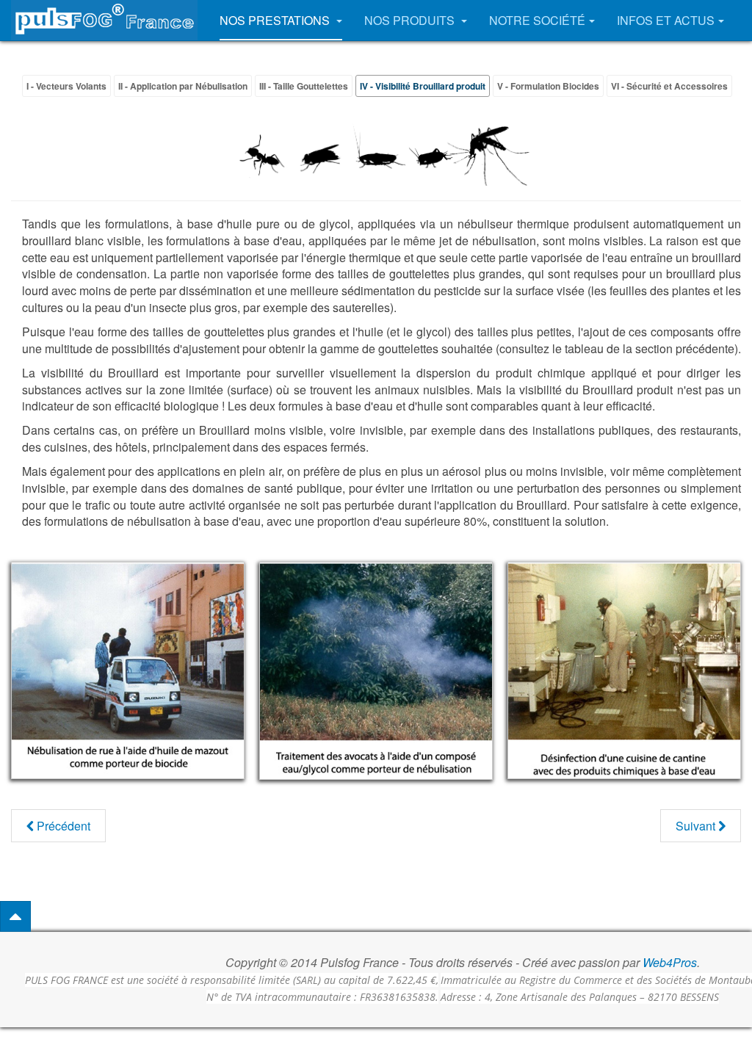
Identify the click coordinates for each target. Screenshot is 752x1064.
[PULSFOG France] (104, 20)
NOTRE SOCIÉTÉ (537, 20)
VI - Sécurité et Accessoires (669, 86)
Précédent (62, 825)
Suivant (697, 825)
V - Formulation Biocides (548, 86)
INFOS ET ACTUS (666, 20)
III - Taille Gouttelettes (303, 86)
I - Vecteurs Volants (66, 86)
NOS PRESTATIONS (276, 20)
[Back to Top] (15, 916)
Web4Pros (670, 962)
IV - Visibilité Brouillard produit (422, 86)
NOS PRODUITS (411, 20)
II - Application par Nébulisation (182, 86)
